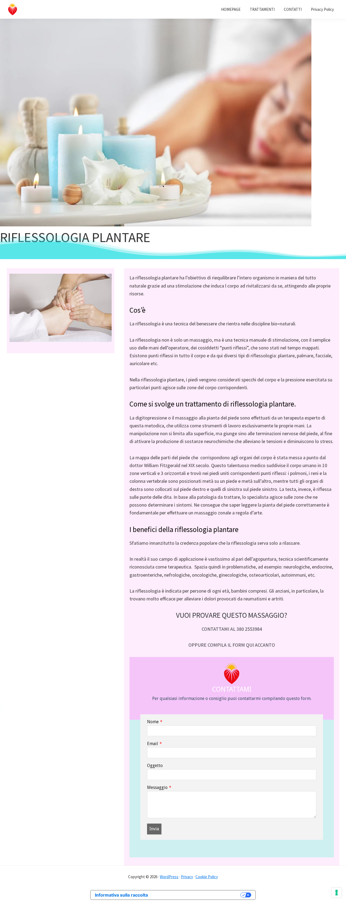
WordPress (169, 876)
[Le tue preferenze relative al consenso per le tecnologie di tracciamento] (336, 892)
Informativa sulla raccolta (121, 895)
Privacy (187, 876)
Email (152, 743)
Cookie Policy (206, 876)
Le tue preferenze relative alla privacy (197, 895)
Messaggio (157, 787)
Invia (154, 828)
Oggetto (155, 765)
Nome (153, 721)
